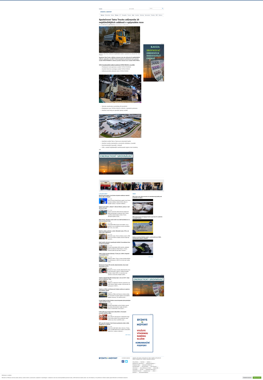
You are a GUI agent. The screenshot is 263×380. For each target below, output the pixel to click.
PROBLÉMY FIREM (136, 365)
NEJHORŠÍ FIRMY (136, 366)
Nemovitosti (147, 15)
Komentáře (155, 368)
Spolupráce (135, 362)
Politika (141, 369)
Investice (137, 15)
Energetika (124, 15)
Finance (129, 15)
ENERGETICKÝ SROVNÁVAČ (138, 363)
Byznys (102, 15)
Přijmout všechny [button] (257, 377)
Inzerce (148, 362)
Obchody (142, 15)
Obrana (116, 15)
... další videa (150, 256)
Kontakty (100, 8)
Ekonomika (107, 15)
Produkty (153, 15)
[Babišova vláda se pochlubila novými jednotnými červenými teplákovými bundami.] (105, 186)
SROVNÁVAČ (135, 368)
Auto (133, 15)
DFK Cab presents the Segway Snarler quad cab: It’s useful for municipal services (147, 217)
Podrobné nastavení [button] (247, 377)
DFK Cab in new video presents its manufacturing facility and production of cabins (147, 197)
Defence (160, 15)
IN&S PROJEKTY (153, 366)
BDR (157, 15)
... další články (127, 334)
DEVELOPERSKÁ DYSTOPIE (145, 368)
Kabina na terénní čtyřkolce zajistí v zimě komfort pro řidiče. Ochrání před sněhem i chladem (147, 237)
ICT (120, 15)
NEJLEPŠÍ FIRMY (145, 366)
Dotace (112, 15)
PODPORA (142, 362)
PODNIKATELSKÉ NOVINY (151, 369)
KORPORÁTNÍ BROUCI (150, 363)
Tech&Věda (135, 369)
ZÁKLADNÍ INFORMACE (143, 372)
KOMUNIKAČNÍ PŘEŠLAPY (147, 365)
